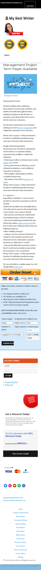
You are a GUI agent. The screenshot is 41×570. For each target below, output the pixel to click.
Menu (6, 55)
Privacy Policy (20, 553)
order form (18, 267)
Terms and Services (20, 550)
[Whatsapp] (19, 485)
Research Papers (20, 542)
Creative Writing (20, 524)
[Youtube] (14, 485)
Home (20, 509)
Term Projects (20, 546)
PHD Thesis (20, 539)
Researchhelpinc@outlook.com (14, 500)
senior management (25, 128)
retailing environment (25, 223)
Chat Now (30, 6)
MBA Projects (20, 535)
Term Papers (20, 531)
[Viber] (23, 485)
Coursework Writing (20, 520)
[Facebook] (5, 485)
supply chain (7, 163)
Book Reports (20, 516)
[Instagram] (10, 485)
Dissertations (20, 527)
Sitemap (20, 557)
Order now (9, 385)
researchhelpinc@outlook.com (11, 2)
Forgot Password (11, 382)
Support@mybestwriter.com (13, 498)
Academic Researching (20, 513)
